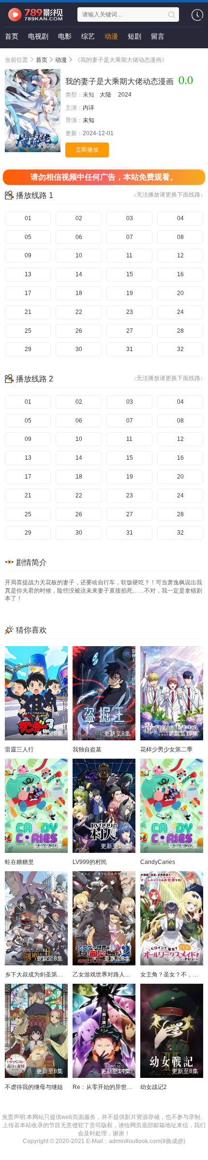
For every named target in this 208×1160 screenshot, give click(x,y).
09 (28, 255)
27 (129, 330)
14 (78, 274)
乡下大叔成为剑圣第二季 (37, 974)
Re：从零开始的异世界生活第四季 (117, 1087)
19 (129, 293)
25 (28, 330)
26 (78, 330)
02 (78, 218)
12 (180, 255)
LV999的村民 (90, 862)
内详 (88, 107)
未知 (88, 120)
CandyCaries (157, 862)
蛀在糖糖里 (19, 862)
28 (180, 330)
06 (78, 237)
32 (180, 349)
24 (180, 312)
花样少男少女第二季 (166, 749)
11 (129, 255)
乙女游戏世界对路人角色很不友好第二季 (125, 974)
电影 (65, 36)
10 (78, 255)
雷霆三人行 (19, 749)
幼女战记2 (153, 1087)
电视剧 (38, 36)
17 (28, 293)
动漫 (111, 36)
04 (180, 218)
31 (129, 349)
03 (129, 218)
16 (180, 274)
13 (28, 274)
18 (78, 293)
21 (28, 312)
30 (78, 349)
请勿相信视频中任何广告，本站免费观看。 (104, 177)
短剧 (134, 36)
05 (28, 237)
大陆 (105, 94)
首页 (11, 36)
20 (180, 293)
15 (129, 274)
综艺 (88, 36)
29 (28, 349)
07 (129, 237)
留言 (157, 36)
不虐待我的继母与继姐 (34, 1087)
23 (129, 312)
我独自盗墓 (87, 749)
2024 (125, 94)
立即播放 (87, 149)
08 (180, 237)
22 (78, 312)
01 (28, 218)
